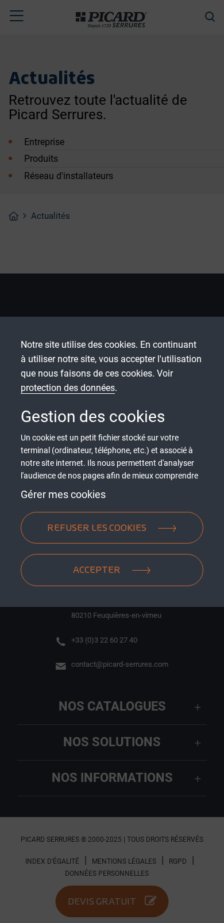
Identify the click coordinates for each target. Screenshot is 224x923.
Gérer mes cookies (63, 494)
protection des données (68, 387)
